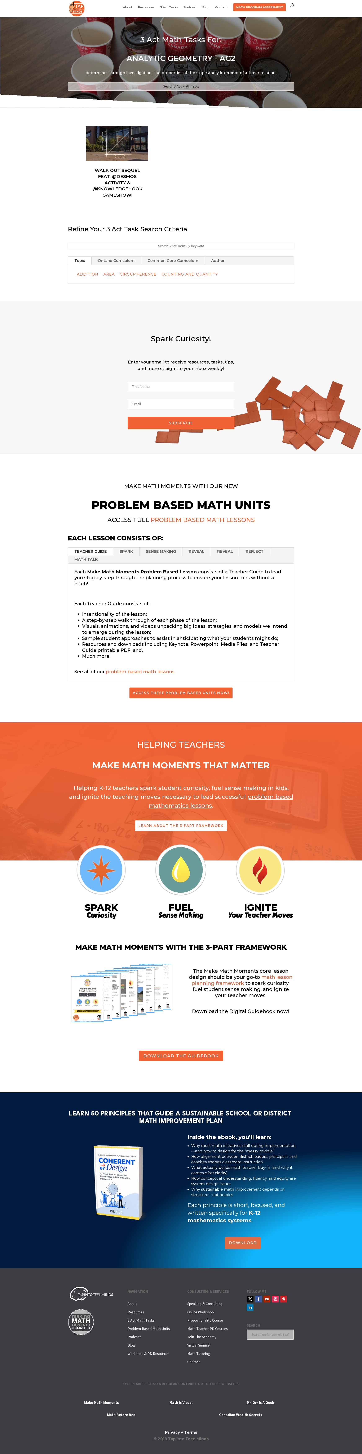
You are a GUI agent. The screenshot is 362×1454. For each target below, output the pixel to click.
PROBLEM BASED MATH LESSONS (203, 519)
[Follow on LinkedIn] (250, 1307)
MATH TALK (86, 559)
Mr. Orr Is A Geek (260, 1402)
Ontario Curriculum (116, 260)
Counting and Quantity (190, 274)
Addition (87, 274)
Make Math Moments (101, 1402)
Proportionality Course (205, 1320)
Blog (205, 7)
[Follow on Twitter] (250, 1299)
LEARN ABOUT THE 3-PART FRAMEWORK (181, 826)
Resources (146, 7)
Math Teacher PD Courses (207, 1328)
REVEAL (196, 551)
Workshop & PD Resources (148, 1353)
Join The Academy (201, 1336)
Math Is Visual (181, 1402)
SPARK (126, 551)
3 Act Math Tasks (141, 1320)
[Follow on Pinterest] (283, 1299)
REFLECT (255, 551)
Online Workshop (200, 1312)
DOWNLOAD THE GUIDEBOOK (181, 1055)
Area (109, 274)
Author (218, 260)
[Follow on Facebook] (258, 1299)
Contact (221, 7)
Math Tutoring (198, 1353)
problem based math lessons (140, 672)
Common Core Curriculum (172, 260)
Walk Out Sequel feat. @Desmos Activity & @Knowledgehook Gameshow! (117, 183)
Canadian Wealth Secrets (240, 1414)
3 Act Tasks (169, 7)
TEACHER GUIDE (90, 551)
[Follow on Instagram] (275, 1299)
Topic (79, 260)
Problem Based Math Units (149, 1328)
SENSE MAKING (161, 551)
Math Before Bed (121, 1414)
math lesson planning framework (242, 980)
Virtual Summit (199, 1345)
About (127, 7)
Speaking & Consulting (204, 1303)
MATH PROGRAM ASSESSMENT (259, 7)
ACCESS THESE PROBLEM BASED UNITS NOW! (181, 693)
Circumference (138, 274)
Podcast (190, 7)
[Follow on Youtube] (267, 1299)
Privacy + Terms (181, 1432)
